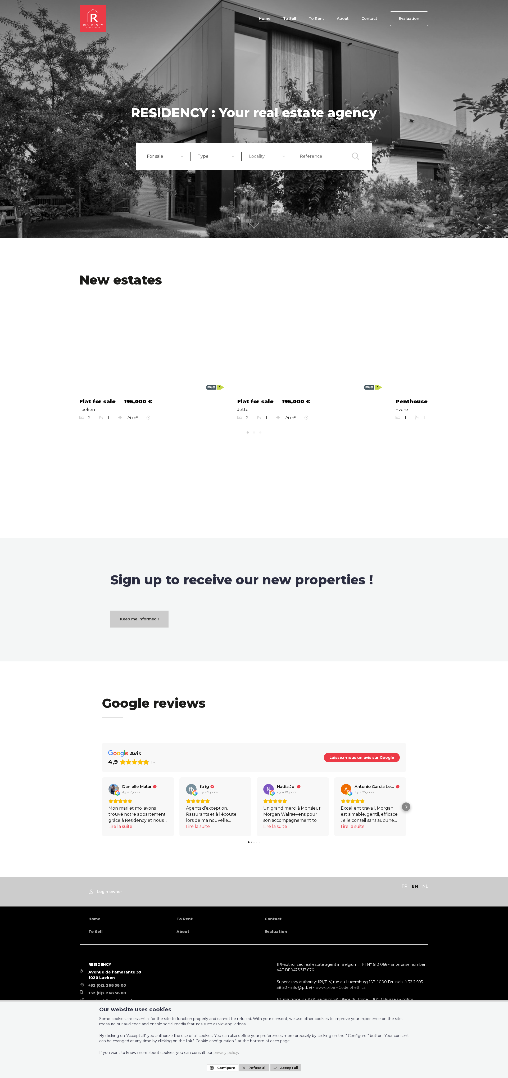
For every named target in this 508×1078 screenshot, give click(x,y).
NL (425, 886)
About (343, 18)
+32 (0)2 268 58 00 (107, 985)
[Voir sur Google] (113, 789)
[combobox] (165, 156)
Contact (369, 18)
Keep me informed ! (139, 619)
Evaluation (409, 18)
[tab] (247, 432)
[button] (102, 806)
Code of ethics (352, 987)
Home (264, 18)
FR (404, 886)
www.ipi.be (325, 987)
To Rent (316, 18)
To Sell (289, 18)
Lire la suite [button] (120, 826)
